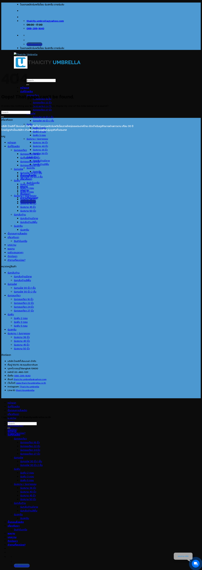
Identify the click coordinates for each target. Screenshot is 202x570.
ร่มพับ (17, 180)
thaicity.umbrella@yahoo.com (30, 379)
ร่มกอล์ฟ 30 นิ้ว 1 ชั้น (43, 117)
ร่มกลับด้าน (20, 214)
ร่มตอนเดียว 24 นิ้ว (30, 161)
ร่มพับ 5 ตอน (39, 135)
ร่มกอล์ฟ (31, 113)
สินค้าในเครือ (20, 241)
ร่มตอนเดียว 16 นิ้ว (30, 154)
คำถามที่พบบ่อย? (16, 260)
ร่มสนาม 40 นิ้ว (40, 146)
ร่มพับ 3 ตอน (27, 188)
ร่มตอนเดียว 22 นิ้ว (42, 102)
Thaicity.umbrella (29, 386)
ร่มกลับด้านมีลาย (41, 160)
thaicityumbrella (25, 390)
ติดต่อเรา (12, 256)
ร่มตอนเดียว (20, 150)
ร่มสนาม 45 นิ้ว (40, 150)
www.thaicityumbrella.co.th (31, 383)
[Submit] (28, 84)
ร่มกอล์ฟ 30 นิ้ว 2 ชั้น (43, 120)
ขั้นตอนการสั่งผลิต (17, 233)
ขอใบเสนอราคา (15, 252)
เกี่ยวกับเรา (26, 179)
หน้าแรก (12, 142)
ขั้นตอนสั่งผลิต (16, 522)
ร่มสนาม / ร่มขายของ (37, 139)
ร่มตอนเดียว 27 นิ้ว (42, 110)
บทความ (12, 245)
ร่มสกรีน (31, 168)
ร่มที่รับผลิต (26, 91)
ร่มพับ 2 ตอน (27, 184)
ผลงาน (11, 249)
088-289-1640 (22, 375)
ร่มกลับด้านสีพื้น (41, 164)
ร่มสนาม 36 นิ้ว (40, 142)
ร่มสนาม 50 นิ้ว (40, 153)
